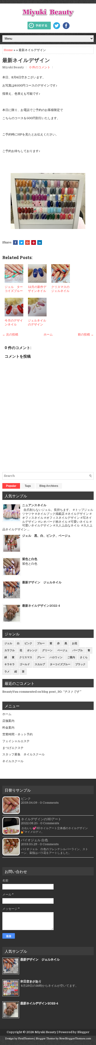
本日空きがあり (30, 981)
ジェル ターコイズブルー (14, 289)
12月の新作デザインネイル (37, 289)
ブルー (41, 643)
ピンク (28, 643)
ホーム (48, 334)
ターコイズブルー (60, 664)
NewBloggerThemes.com (75, 1038)
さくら (84, 657)
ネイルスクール (13, 761)
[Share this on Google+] (27, 242)
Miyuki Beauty (45, 1032)
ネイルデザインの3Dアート (41, 819)
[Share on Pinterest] (33, 242)
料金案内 (8, 727)
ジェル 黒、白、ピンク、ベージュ (46, 535)
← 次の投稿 (10, 334)
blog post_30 (52, 691)
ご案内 (71, 657)
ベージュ (62, 650)
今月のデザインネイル (14, 322)
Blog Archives (48, 486)
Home (8, 50)
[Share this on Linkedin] (39, 242)
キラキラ (9, 664)
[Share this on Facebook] (15, 242)
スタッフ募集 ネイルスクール (23, 754)
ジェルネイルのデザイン (37, 322)
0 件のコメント (39, 67)
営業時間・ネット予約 (17, 734)
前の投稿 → (86, 334)
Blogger (83, 1032)
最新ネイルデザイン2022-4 (41, 605)
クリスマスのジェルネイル (60, 289)
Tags (28, 486)
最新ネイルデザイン (28, 60)
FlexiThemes (26, 1038)
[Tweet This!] (21, 242)
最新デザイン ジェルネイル (42, 582)
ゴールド (25, 664)
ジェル (8, 643)
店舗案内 (8, 721)
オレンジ (32, 650)
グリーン (47, 650)
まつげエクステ (13, 748)
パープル (77, 650)
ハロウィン (56, 657)
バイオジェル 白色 (34, 840)
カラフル (9, 650)
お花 (74, 643)
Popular (11, 486)
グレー (41, 657)
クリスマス (25, 657)
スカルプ (40, 664)
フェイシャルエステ (16, 741)
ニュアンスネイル (34, 505)
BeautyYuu (10, 691)
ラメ (7, 671)
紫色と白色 (29, 559)
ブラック (80, 664)
